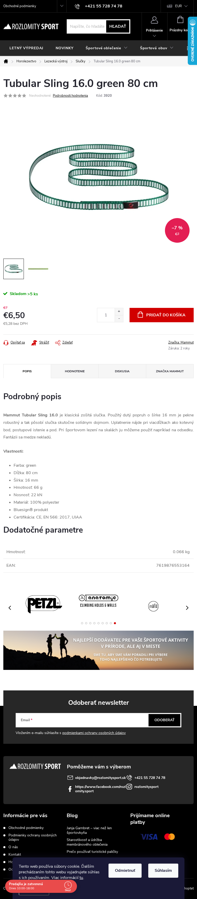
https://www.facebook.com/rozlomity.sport (100, 789)
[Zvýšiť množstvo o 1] (119, 311)
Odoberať (164, 720)
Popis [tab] (27, 371)
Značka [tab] (170, 371)
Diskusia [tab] (122, 371)
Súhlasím (163, 870)
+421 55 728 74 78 (149, 777)
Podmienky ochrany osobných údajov (32, 837)
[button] (82, 623)
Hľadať (117, 26)
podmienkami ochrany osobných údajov (94, 732)
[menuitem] (26, 48)
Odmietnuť (125, 870)
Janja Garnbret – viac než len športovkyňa (89, 830)
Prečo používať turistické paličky (92, 851)
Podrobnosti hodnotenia (70, 96)
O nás (13, 847)
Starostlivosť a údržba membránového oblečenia (87, 842)
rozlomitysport (146, 786)
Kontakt (14, 854)
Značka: (181, 342)
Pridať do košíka (165, 315)
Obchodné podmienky (19, 6)
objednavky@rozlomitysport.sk (100, 777)
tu (81, 878)
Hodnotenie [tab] (75, 371)
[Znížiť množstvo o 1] (119, 318)
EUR (178, 6)
